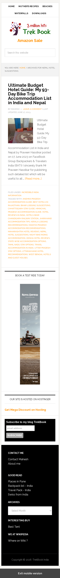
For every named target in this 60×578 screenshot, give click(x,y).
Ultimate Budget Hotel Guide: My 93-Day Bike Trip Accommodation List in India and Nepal (29, 94)
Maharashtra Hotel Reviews (23, 231)
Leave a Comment (32, 109)
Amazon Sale (30, 40)
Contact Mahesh (18, 459)
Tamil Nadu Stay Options (21, 244)
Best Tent (14, 526)
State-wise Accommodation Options (27, 241)
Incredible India (30, 192)
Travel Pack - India (19, 490)
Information (14, 195)
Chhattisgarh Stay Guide (21, 208)
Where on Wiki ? (18, 540)
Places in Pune (17, 481)
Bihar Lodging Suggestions (35, 205)
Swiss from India (18, 494)
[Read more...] (33, 178)
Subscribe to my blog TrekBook (26, 422)
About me (14, 463)
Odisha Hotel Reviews (38, 238)
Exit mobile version (30, 573)
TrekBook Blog (30, 28)
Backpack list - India (20, 485)
